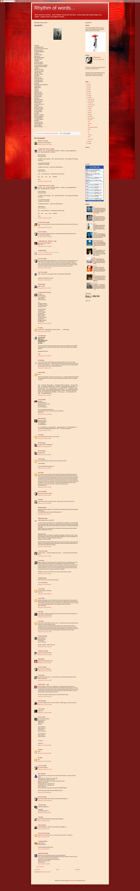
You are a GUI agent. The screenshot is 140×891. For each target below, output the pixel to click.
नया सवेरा (39, 360)
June (89, 110)
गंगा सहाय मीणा (41, 250)
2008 (88, 143)
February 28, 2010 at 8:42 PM (44, 812)
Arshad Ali (40, 399)
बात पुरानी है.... (90, 119)
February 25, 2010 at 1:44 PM (44, 487)
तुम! (94, 207)
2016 (88, 88)
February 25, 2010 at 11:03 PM (44, 631)
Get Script (89, 200)
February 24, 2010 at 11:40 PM (44, 236)
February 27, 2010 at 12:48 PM (45, 712)
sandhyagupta (41, 841)
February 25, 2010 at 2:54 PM (44, 514)
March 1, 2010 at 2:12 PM (43, 836)
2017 (88, 86)
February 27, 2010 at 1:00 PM (44, 745)
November (90, 101)
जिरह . (89, 125)
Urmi (39, 817)
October (90, 102)
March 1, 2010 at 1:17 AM (43, 828)
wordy (39, 434)
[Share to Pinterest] (69, 133)
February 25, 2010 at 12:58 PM (45, 414)
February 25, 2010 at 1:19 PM (44, 438)
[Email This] (63, 133)
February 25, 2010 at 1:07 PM (44, 430)
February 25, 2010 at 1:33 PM (44, 446)
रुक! (88, 133)
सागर (39, 499)
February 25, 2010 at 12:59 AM (45, 254)
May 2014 (88, 187)
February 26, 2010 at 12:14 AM (45, 646)
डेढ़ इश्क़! (87, 25)
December (90, 99)
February (90, 118)
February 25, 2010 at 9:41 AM (44, 395)
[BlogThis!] (65, 133)
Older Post (78, 869)
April (89, 114)
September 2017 (89, 193)
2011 (88, 95)
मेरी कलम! (95, 232)
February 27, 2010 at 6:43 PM (44, 761)
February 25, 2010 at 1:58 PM (44, 495)
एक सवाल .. (90, 123)
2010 (88, 97)
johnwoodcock (72, 880)
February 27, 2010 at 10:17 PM (45, 769)
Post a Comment (40, 866)
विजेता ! (89, 136)
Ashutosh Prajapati (42, 833)
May (89, 112)
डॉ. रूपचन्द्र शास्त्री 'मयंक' (43, 292)
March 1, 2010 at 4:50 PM (43, 849)
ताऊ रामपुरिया (40, 335)
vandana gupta (41, 551)
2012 (88, 93)
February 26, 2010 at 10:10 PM (45, 680)
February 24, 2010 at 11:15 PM (44, 144)
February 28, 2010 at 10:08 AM (45, 800)
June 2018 (88, 196)
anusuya (40, 588)
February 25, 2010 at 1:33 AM (44, 267)
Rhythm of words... (54, 8)
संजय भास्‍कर (40, 442)
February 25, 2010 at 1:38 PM (44, 468)
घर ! (88, 131)
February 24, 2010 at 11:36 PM (44, 227)
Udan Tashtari (41, 272)
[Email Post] (61, 133)
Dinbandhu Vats (41, 651)
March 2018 (88, 178)
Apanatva (40, 717)
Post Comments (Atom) (45, 871)
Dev (39, 327)
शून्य (39, 749)
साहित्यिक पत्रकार (41, 518)
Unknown (40, 372)
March (89, 116)
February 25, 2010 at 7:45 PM (44, 573)
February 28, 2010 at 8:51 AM (44, 792)
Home (57, 869)
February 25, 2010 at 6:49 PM (44, 546)
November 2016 (89, 190)
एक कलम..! (95, 266)
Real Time (94, 200)
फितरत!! (89, 129)
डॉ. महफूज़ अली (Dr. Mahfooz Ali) (45, 149)
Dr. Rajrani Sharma (42, 222)
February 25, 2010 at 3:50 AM (44, 280)
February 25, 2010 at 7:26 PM (44, 556)
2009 (88, 141)
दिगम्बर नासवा (40, 418)
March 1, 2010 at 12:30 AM (44, 820)
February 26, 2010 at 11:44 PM (44, 704)
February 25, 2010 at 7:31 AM (44, 323)
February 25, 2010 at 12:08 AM (45, 246)
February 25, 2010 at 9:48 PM (44, 607)
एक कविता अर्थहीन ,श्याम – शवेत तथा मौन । (46, 241)
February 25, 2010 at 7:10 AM (44, 288)
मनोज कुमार (40, 284)
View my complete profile (98, 59)
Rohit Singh (40, 700)
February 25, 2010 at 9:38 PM (44, 593)
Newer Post (37, 869)
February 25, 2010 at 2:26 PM (44, 503)
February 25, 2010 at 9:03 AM (44, 368)
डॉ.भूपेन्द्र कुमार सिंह (41, 853)
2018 (88, 84)
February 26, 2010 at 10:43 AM (45, 670)
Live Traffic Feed (94, 167)
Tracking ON (99, 200)
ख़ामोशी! (94, 249)
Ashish (39, 560)
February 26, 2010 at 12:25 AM (45, 654)
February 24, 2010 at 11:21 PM (44, 181)
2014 (88, 89)
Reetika (40, 675)
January (90, 139)
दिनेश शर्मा (40, 659)
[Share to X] (66, 133)
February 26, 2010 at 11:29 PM (44, 696)
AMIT (39, 611)
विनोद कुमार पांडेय (41, 636)
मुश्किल (94, 224)
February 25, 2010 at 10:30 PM (45, 616)
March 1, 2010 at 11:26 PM (44, 863)
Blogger (83, 880)
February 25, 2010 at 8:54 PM (44, 584)
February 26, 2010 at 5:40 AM (44, 662)
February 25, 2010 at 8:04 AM (44, 355)
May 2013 (88, 185)
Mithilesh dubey (41, 140)
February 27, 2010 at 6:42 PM (44, 753)
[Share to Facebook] (68, 133)
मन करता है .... (90, 135)
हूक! (94, 257)
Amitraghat (40, 804)
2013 (88, 91)
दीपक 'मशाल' (40, 773)
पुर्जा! (94, 274)
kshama (40, 708)
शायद (89, 121)
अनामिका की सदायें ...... (42, 684)
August (89, 106)
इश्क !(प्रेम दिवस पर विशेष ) (93, 127)
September (90, 104)
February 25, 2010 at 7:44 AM (44, 331)
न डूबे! (94, 215)
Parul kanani (41, 231)
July (89, 108)
